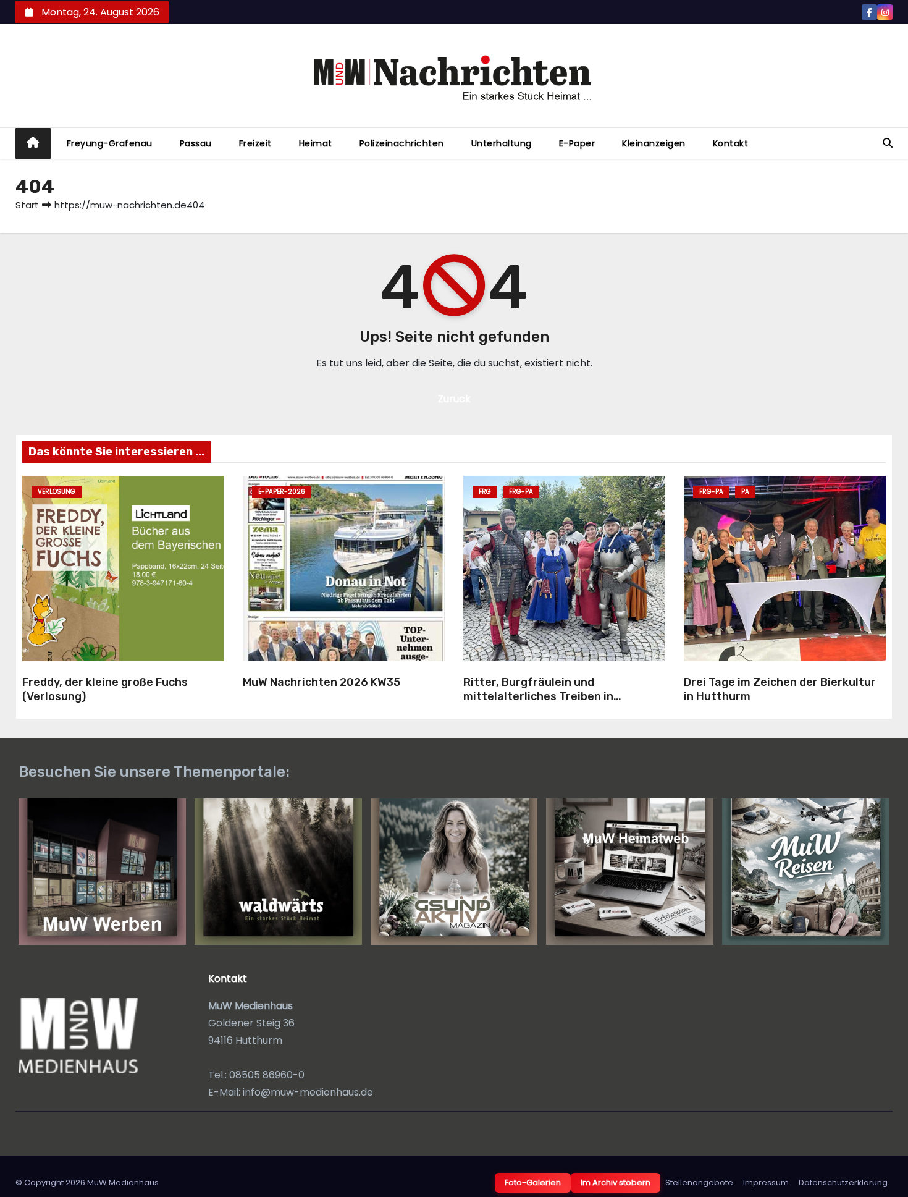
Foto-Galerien (533, 1182)
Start (27, 204)
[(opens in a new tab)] (344, 568)
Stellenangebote (699, 1182)
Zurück (454, 399)
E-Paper (577, 143)
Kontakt (731, 143)
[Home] (33, 143)
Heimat (315, 143)
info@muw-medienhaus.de (308, 1092)
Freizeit (255, 143)
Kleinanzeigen (654, 143)
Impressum (766, 1182)
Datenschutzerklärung (843, 1182)
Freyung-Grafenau (110, 143)
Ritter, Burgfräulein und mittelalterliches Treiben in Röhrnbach (538, 696)
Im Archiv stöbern (615, 1182)
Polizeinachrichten (401, 143)
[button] (888, 143)
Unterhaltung (501, 143)
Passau (196, 143)
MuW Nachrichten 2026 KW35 (321, 682)
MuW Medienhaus (123, 1182)
